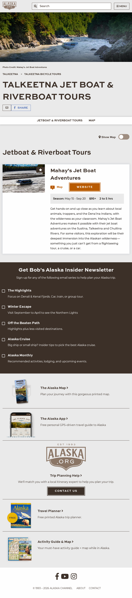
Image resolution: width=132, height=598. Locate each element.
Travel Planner (50, 511)
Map (92, 120)
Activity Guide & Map (55, 542)
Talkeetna (10, 74)
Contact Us (66, 491)
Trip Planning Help (65, 475)
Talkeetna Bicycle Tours (42, 74)
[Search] (35, 6)
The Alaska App (53, 418)
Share (22, 108)
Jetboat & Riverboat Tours (59, 120)
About (80, 588)
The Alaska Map (53, 388)
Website (85, 187)
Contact (95, 588)
